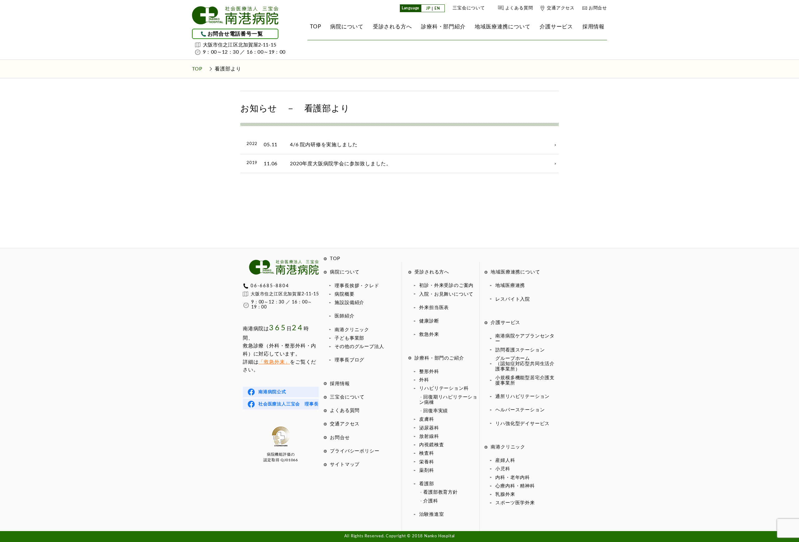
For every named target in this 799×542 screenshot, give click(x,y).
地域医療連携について (515, 272)
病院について (345, 272)
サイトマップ (345, 464)
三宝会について (469, 8)
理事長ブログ (349, 360)
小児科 (502, 469)
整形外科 (429, 371)
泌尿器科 (429, 428)
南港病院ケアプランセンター (525, 339)
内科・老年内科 (512, 477)
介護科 (430, 501)
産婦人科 (505, 460)
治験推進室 (431, 514)
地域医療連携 (510, 285)
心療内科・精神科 (515, 486)
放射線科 (429, 436)
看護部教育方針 (440, 492)
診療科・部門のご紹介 (439, 358)
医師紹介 (344, 316)
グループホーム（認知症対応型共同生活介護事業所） (525, 364)
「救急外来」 (274, 362)
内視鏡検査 (431, 445)
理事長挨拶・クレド (357, 285)
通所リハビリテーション (522, 396)
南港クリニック (352, 329)
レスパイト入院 (512, 299)
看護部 (426, 484)
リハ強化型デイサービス (522, 423)
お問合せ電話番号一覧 (235, 33)
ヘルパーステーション (520, 410)
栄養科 (426, 462)
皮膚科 (426, 419)
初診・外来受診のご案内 (446, 285)
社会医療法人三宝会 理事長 (288, 404)
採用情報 (340, 383)
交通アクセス (561, 8)
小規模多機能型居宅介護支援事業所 (525, 380)
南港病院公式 (272, 392)
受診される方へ (431, 272)
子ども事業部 (349, 338)
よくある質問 (519, 8)
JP (428, 8)
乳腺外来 (505, 494)
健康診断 (429, 321)
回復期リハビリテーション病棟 (448, 400)
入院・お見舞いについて (446, 294)
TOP (335, 258)
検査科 (426, 453)
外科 (424, 380)
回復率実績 (435, 411)
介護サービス (505, 322)
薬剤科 (426, 470)
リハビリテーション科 (443, 388)
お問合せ (598, 8)
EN (437, 8)
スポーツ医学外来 (515, 503)
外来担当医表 (434, 307)
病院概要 (344, 294)
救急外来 (429, 334)
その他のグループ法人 (359, 346)
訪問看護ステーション (520, 350)
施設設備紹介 (349, 302)
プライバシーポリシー (354, 451)
